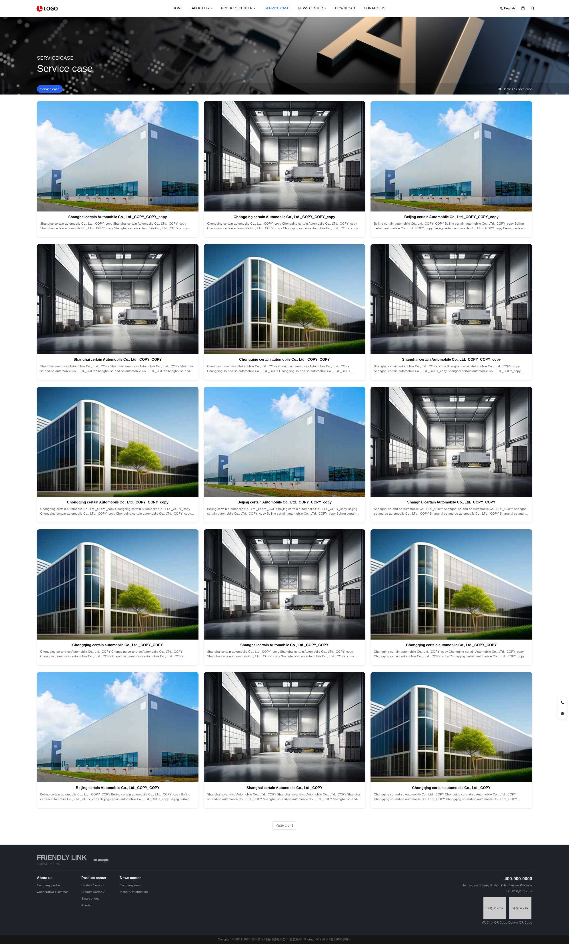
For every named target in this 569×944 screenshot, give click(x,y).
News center (310, 8)
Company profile (48, 885)
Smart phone (90, 898)
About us (200, 8)
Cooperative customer (52, 892)
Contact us (374, 8)
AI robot (86, 905)
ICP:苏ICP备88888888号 (333, 939)
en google (101, 859)
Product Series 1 (93, 885)
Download (345, 8)
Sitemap (309, 939)
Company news (131, 885)
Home (178, 8)
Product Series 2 (93, 892)
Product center (236, 8)
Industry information (134, 892)
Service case (277, 8)
